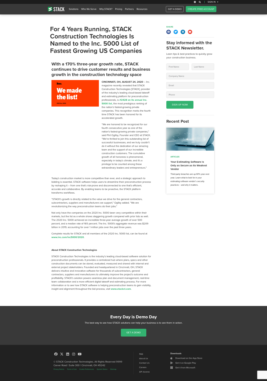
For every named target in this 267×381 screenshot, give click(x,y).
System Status (102, 369)
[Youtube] (79, 354)
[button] (200, 2)
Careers (142, 367)
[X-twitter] (62, 354)
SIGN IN (212, 2)
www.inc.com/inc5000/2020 (67, 237)
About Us (143, 358)
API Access (144, 372)
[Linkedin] (67, 354)
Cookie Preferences (86, 369)
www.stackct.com (121, 288)
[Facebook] (56, 354)
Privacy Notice (59, 369)
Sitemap (113, 369)
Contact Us (144, 363)
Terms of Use (72, 369)
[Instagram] (73, 354)
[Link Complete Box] (190, 161)
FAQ (141, 354)
